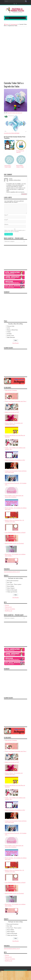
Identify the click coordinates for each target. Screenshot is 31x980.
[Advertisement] (15, 42)
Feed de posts (8, 607)
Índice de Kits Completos (11, 390)
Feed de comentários (10, 608)
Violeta (8, 331)
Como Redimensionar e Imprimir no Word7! (15, 532)
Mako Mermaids (11, 337)
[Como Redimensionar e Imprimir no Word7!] (11, 541)
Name (5, 215)
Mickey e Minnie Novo (12, 330)
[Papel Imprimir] (14, 279)
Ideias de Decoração (12, 590)
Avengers (9, 333)
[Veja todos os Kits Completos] (14, 274)
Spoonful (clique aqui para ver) (15, 112)
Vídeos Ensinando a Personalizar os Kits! (15, 460)
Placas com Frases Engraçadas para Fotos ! (15, 401)
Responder (24, 194)
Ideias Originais (11, 588)
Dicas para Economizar (12, 580)
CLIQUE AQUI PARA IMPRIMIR (11, 133)
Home (7, 24)
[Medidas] (14, 283)
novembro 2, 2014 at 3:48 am (15, 180)
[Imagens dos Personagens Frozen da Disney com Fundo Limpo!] (11, 481)
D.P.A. (8, 328)
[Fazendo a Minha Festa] (15, 12)
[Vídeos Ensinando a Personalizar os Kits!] (11, 469)
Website (6, 224)
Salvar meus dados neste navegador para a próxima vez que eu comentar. (14, 231)
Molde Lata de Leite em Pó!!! (12, 412)
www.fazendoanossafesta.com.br (12, 571)
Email (5, 219)
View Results (15, 343)
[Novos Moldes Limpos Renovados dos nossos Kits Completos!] (11, 506)
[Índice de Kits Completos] (11, 399)
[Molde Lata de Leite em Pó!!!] (11, 421)
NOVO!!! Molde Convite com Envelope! (14, 543)
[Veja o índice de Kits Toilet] (14, 288)
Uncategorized (13, 24)
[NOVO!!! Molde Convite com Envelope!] (11, 552)
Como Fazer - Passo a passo (14, 584)
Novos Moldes (10, 586)
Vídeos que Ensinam (12, 591)
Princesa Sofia (10, 326)
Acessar (7, 605)
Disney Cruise (10, 335)
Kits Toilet (9, 582)
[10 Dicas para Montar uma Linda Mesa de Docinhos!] (11, 445)
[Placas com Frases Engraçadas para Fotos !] (11, 410)
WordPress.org (8, 610)
